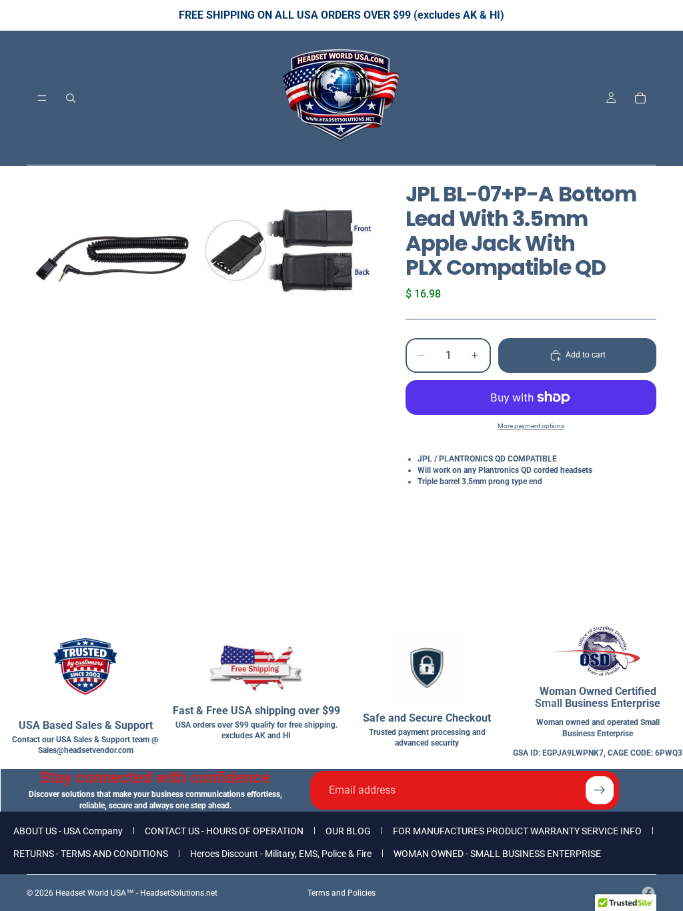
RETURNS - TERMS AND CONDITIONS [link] (90, 853)
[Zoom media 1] (113, 252)
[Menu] (42, 98)
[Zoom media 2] (287, 252)
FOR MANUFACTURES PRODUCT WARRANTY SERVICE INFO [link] (517, 831)
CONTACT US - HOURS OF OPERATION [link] (224, 831)
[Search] (70, 98)
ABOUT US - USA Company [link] (68, 831)
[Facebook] (648, 893)
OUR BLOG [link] (348, 831)
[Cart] (640, 98)
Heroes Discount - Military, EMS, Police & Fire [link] (281, 853)
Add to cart (586, 354)
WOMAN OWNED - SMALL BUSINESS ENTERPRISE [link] (497, 853)
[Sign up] (600, 790)
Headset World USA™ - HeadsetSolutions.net (136, 893)
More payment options (531, 425)
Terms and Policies (341, 893)
